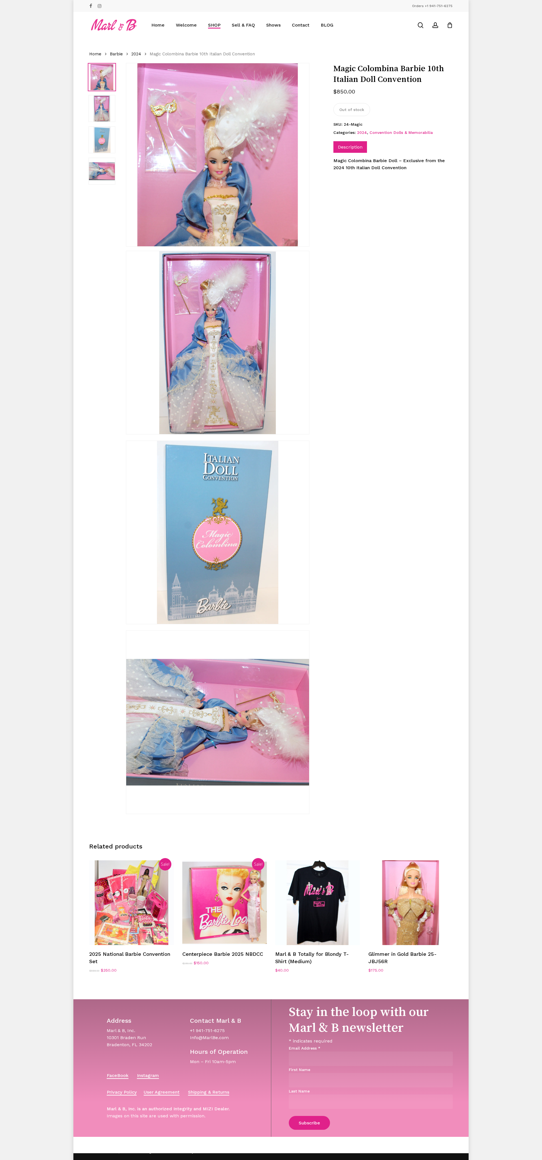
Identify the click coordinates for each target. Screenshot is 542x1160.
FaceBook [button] (117, 1075)
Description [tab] (350, 147)
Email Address (304, 1048)
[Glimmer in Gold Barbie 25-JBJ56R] (410, 902)
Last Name (299, 1091)
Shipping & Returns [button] (208, 1092)
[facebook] (90, 6)
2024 (136, 53)
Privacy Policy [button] (122, 1092)
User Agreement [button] (162, 1092)
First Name (299, 1069)
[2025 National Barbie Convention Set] (131, 902)
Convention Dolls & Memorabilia (401, 132)
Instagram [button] (148, 1075)
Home (95, 53)
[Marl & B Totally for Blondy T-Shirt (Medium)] (317, 902)
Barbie (116, 53)
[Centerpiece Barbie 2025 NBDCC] (224, 902)
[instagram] (99, 6)
